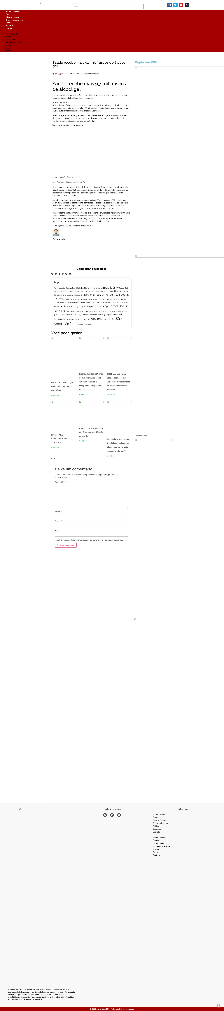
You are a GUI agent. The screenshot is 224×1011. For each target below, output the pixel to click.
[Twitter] (175, 5)
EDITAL (63, 299)
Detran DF (92, 294)
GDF (96, 302)
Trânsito (87, 324)
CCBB (66, 291)
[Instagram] (187, 5)
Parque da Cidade (73, 315)
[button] (112, 31)
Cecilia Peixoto (77, 291)
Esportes (10, 25)
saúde (62, 319)
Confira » (55, 395)
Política (9, 23)
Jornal (103, 306)
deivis (63, 239)
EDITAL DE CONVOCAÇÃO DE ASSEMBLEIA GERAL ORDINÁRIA (62, 387)
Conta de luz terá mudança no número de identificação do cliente (91, 432)
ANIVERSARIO (97, 288)
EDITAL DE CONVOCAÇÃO (77, 299)
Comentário (61, 482)
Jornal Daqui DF (13, 11)
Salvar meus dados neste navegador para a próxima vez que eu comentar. (90, 540)
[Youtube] (181, 5)
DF (105, 295)
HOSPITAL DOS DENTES (111, 302)
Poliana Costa (89, 315)
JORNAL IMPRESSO (72, 311)
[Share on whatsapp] (63, 273)
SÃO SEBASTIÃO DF (102, 319)
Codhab (107, 291)
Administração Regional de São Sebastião (72, 288)
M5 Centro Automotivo (98, 311)
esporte (75, 302)
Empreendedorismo (14, 20)
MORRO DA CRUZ (114, 311)
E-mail (58, 521)
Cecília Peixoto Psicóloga (94, 291)
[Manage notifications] (218, 1006)
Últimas (9, 14)
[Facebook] (169, 5)
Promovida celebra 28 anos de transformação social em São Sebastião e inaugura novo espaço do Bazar (91, 382)
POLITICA (101, 315)
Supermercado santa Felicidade (77, 319)
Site (56, 530)
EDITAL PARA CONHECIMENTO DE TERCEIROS (103, 299)
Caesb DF (58, 291)
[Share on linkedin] (59, 273)
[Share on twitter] (56, 273)
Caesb (123, 288)
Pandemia (60, 315)
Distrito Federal (12, 17)
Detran (80, 295)
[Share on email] (70, 273)
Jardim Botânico (70, 306)
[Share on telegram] (66, 273)
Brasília (110, 287)
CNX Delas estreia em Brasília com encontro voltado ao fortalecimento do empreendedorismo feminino (118, 382)
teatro (81, 324)
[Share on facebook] (52, 273)
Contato (9, 28)
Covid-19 (116, 291)
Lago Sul (83, 311)
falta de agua (86, 302)
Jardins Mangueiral (89, 306)
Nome (58, 512)
